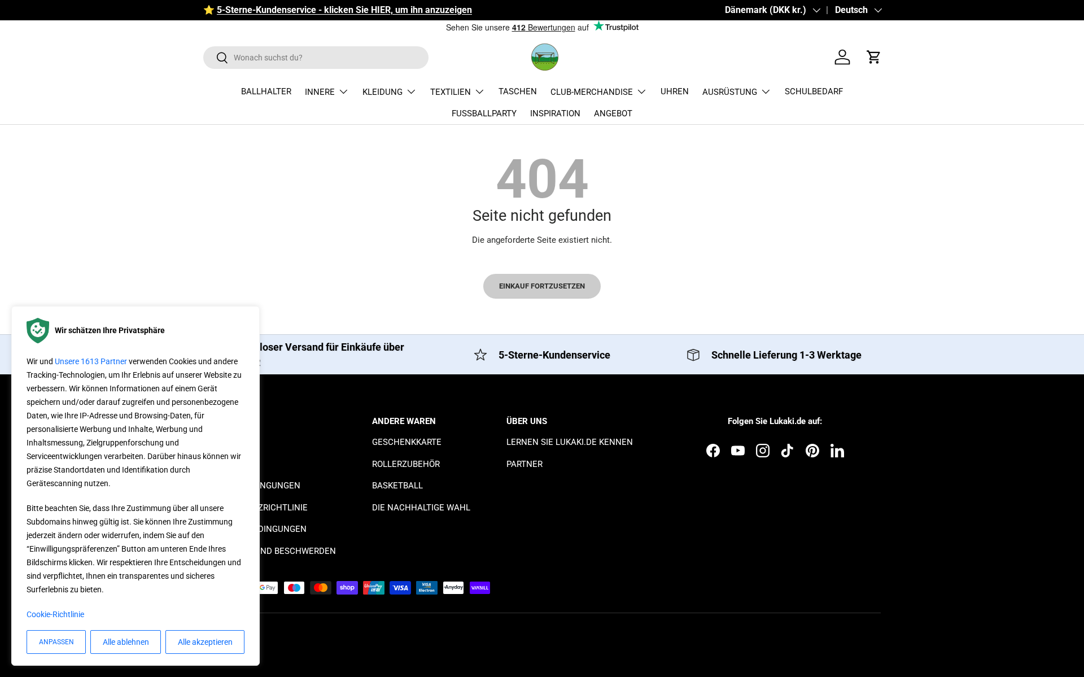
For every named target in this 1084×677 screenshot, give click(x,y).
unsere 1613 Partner (91, 361)
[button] (874, 57)
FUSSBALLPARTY (484, 113)
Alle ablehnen (126, 642)
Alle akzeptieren (205, 642)
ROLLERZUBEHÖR (406, 464)
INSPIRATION (555, 113)
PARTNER (524, 464)
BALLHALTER (266, 91)
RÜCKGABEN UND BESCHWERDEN (269, 551)
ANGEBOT (613, 113)
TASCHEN (518, 91)
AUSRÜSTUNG (729, 92)
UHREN (675, 91)
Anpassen (56, 642)
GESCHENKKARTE (407, 442)
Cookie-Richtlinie (55, 614)
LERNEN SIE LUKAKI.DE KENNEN (569, 442)
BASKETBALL (397, 486)
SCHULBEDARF (814, 91)
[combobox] (316, 57)
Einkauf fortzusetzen (542, 286)
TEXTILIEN (450, 92)
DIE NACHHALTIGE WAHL (421, 508)
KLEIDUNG (382, 92)
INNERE (320, 92)
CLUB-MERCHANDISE (591, 92)
